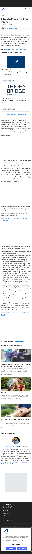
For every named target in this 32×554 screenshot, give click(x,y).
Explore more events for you (17, 114)
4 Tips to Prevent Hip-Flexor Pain (15, 49)
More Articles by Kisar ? (11, 446)
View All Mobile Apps (8, 520)
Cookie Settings (16, 544)
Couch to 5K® (6, 515)
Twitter (3, 464)
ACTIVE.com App (7, 513)
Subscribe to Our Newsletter (10, 526)
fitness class (19, 342)
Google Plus (23, 462)
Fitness (7, 14)
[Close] (29, 529)
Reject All (11, 548)
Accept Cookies (22, 548)
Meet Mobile (6, 519)
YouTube (12, 464)
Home (2, 14)
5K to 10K (5, 517)
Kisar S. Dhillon (13, 28)
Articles (13, 14)
